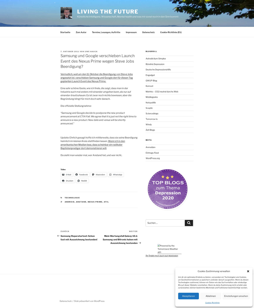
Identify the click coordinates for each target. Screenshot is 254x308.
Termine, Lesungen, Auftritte (106, 32)
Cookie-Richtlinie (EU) (171, 32)
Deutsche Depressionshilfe (158, 69)
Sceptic (149, 108)
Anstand (81, 202)
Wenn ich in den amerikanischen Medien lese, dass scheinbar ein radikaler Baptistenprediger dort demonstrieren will (93, 145)
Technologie (72, 198)
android (70, 202)
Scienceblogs (152, 113)
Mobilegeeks (152, 97)
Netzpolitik (151, 102)
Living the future (107, 11)
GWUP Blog (151, 80)
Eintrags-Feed (152, 153)
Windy (149, 124)
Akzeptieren (188, 296)
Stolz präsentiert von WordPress (89, 301)
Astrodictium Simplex (156, 58)
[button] (248, 271)
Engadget (150, 75)
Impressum (131, 32)
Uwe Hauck (91, 52)
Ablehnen (211, 296)
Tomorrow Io (152, 119)
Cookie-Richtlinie (212, 303)
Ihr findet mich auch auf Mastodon (162, 255)
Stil (106, 202)
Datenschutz (148, 32)
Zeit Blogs (150, 130)
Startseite (65, 32)
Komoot (149, 86)
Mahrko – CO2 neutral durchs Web (162, 91)
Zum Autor (81, 32)
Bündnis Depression (155, 64)
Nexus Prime (95, 202)
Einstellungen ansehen (236, 296)
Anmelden (150, 147)
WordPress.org (153, 158)
